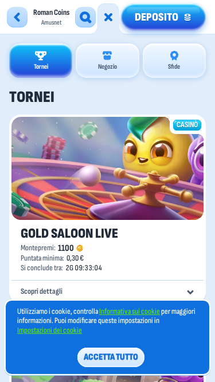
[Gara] (108, 17)
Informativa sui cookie (129, 311)
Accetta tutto (111, 357)
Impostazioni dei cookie (49, 330)
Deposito (156, 17)
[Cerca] (85, 17)
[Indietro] (17, 17)
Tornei (41, 66)
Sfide (174, 66)
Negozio (107, 66)
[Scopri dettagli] (190, 292)
